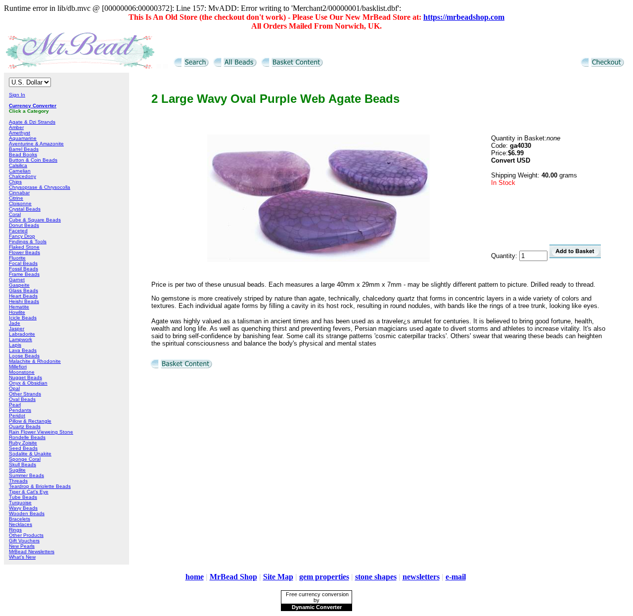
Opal (14, 388)
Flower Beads (24, 252)
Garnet (17, 279)
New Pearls (22, 546)
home (194, 576)
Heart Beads (23, 296)
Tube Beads (23, 497)
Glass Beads (23, 290)
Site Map (278, 576)
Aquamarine (23, 138)
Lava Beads (23, 350)
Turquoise (20, 502)
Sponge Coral (25, 459)
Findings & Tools (27, 241)
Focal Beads (23, 263)
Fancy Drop (22, 236)
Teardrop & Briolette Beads (40, 486)
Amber (16, 127)
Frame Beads (24, 274)
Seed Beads (23, 448)
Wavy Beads (23, 508)
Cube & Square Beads (35, 219)
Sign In (17, 94)
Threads (18, 481)
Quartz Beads (25, 426)
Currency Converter (32, 105)
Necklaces (20, 524)
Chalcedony (22, 176)
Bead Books (23, 154)
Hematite (19, 306)
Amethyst (19, 132)
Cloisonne (20, 203)
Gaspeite (19, 285)
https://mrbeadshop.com (463, 17)
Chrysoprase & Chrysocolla (39, 187)
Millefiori (18, 366)
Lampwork (20, 339)
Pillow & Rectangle (30, 421)
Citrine (16, 198)
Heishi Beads (24, 301)
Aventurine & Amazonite (36, 143)
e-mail (456, 576)
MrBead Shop (233, 576)
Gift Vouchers (24, 540)
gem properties (324, 576)
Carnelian (20, 171)
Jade (14, 323)
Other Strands (25, 393)
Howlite (17, 312)
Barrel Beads (24, 149)
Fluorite (17, 258)
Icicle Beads (23, 317)
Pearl (15, 404)
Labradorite (22, 334)
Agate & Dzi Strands (32, 122)
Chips (15, 181)
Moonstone (22, 372)
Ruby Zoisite (23, 442)
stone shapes (376, 576)
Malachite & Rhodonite (35, 361)
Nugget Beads (25, 377)
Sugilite (17, 470)
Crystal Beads (25, 209)
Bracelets (19, 519)
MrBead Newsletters (31, 551)
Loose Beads (24, 355)
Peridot (17, 415)
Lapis (15, 345)
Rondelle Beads (27, 437)
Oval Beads (22, 399)
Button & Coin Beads (33, 160)
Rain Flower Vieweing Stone (41, 432)
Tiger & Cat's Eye (28, 491)
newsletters (421, 576)
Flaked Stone (24, 247)
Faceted (18, 230)
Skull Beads (22, 464)
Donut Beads (24, 225)
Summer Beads (26, 475)
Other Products (26, 535)
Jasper (16, 328)
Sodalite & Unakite (30, 453)
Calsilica (18, 165)
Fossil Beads (23, 268)
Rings (15, 529)
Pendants (20, 410)
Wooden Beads (27, 513)
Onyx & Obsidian (28, 383)
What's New (22, 557)
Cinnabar (19, 192)
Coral (15, 214)
